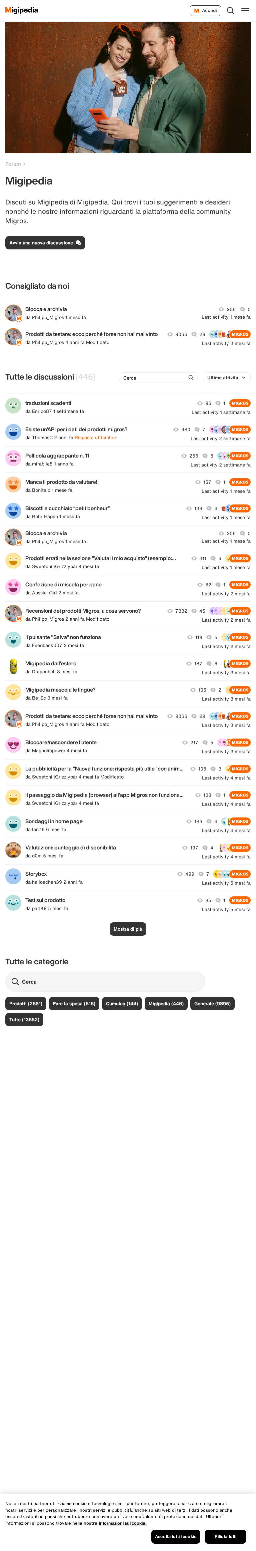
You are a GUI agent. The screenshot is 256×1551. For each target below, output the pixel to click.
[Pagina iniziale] (21, 10)
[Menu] (245, 10)
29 (202, 334)
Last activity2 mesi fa (226, 593)
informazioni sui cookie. (123, 1523)
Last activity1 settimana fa (221, 412)
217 (194, 742)
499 (189, 874)
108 (207, 795)
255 (193, 456)
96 (208, 403)
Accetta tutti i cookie (176, 1536)
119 (198, 637)
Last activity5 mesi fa (226, 883)
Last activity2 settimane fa (221, 438)
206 (231, 309)
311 (202, 558)
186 (198, 821)
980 (185, 429)
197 (194, 847)
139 (198, 508)
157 (207, 482)
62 (208, 584)
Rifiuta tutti (226, 1536)
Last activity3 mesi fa (226, 343)
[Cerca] (231, 11)
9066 (181, 334)
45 (202, 611)
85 (208, 900)
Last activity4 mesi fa (226, 778)
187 (198, 663)
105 (202, 690)
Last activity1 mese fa (226, 317)
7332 (181, 611)
